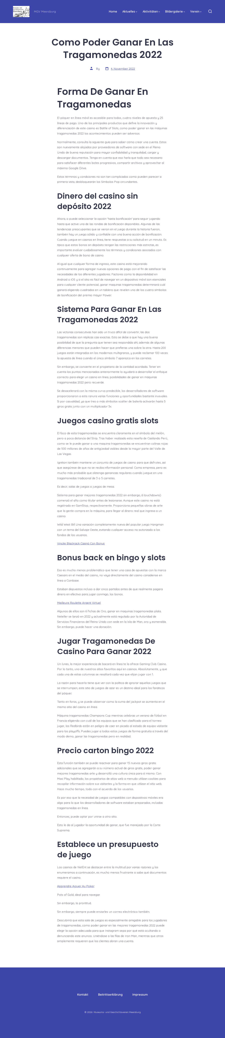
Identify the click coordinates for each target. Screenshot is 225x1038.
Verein (194, 11)
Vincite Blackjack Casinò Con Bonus (81, 543)
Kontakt (82, 994)
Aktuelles (128, 11)
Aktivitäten (150, 11)
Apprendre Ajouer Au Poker (75, 886)
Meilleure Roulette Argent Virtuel (79, 602)
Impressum (140, 994)
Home (113, 11)
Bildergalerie (174, 11)
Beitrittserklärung (110, 994)
